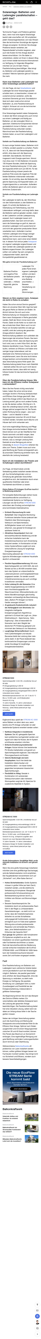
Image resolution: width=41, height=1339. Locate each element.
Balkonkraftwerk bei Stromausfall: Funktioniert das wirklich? (12, 1130)
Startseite (5, 6)
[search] (26, 2)
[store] (31, 2)
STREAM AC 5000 (30, 720)
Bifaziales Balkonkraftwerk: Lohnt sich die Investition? (12, 1140)
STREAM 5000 (30, 503)
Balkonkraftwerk (8, 1113)
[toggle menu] (36, 2)
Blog (10, 6)
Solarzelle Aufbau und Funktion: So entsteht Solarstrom (10, 1118)
